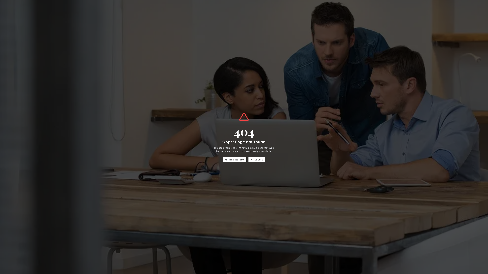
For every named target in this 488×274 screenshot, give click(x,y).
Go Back (259, 159)
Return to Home (236, 159)
